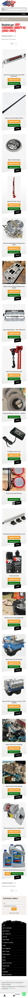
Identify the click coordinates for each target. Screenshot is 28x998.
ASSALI (3, 925)
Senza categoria (5, 966)
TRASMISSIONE (5, 971)
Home (4, 19)
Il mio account (4, 995)
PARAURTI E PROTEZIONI (6, 963)
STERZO (3, 969)
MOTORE (4, 960)
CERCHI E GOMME (5, 939)
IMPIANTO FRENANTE (6, 954)
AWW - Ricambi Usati (6, 934)
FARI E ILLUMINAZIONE (6, 948)
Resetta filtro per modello (14, 913)
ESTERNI (3, 945)
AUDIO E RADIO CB (5, 931)
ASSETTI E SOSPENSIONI (6, 928)
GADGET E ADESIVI (5, 951)
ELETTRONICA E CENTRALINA (7, 942)
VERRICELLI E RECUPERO (7, 974)
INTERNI (3, 957)
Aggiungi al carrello (14, 79)
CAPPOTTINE (4, 936)
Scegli (7, 873)
